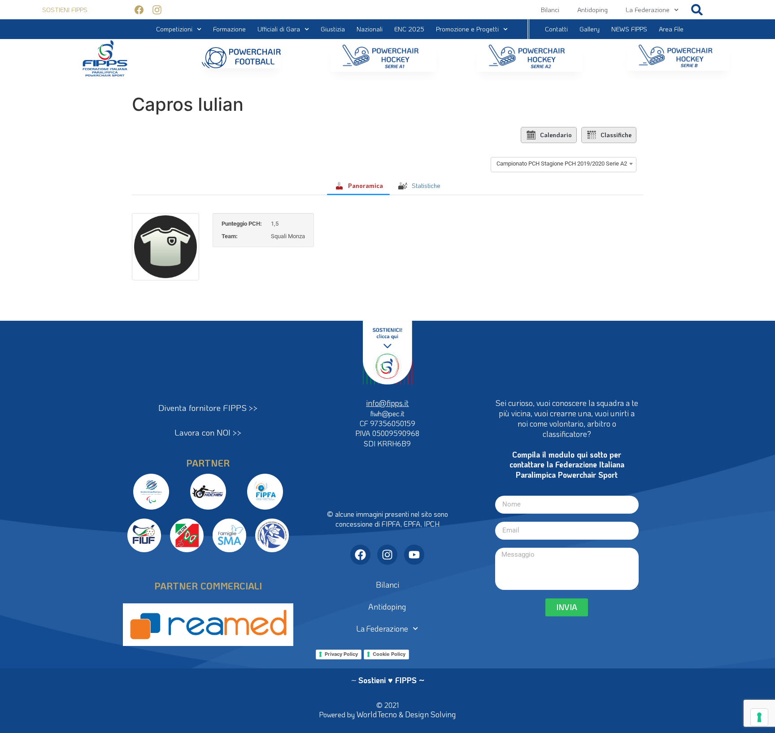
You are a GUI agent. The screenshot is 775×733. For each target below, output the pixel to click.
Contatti (556, 29)
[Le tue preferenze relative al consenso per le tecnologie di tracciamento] (759, 717)
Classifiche (616, 135)
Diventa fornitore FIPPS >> (208, 407)
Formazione (229, 29)
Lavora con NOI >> (208, 432)
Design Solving (430, 714)
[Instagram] (387, 555)
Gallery (589, 29)
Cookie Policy (389, 654)
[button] (697, 9)
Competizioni (174, 29)
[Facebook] (360, 555)
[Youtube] (414, 555)
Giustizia (333, 29)
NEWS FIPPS (629, 29)
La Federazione (648, 9)
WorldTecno (377, 714)
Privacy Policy (341, 654)
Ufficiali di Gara (278, 29)
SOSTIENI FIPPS (64, 9)
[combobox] (563, 163)
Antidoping (592, 9)
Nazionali (370, 29)
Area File (671, 29)
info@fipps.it (387, 403)
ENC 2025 (409, 29)
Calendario (556, 135)
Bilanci (550, 9)
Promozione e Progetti (467, 29)
